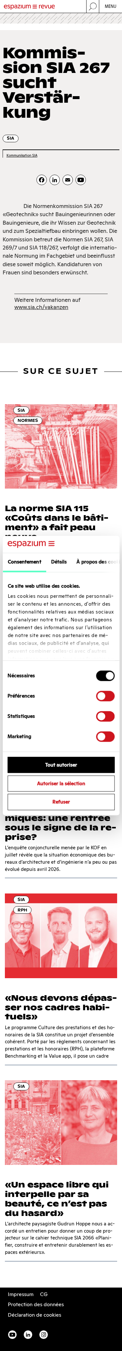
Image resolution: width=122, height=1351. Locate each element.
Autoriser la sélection (61, 783)
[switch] (105, 696)
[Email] (67, 179)
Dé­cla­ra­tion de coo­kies (34, 1315)
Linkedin (28, 1334)
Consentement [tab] (24, 561)
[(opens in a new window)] (80, 179)
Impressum (21, 1294)
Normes (28, 420)
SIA (10, 138)
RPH (22, 910)
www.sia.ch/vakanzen (41, 307)
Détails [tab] (59, 561)
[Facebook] (41, 179)
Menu (111, 6)
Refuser (61, 802)
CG (43, 1294)
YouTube (12, 1334)
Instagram (43, 1334)
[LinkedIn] (54, 179)
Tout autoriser (61, 764)
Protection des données (36, 1304)
